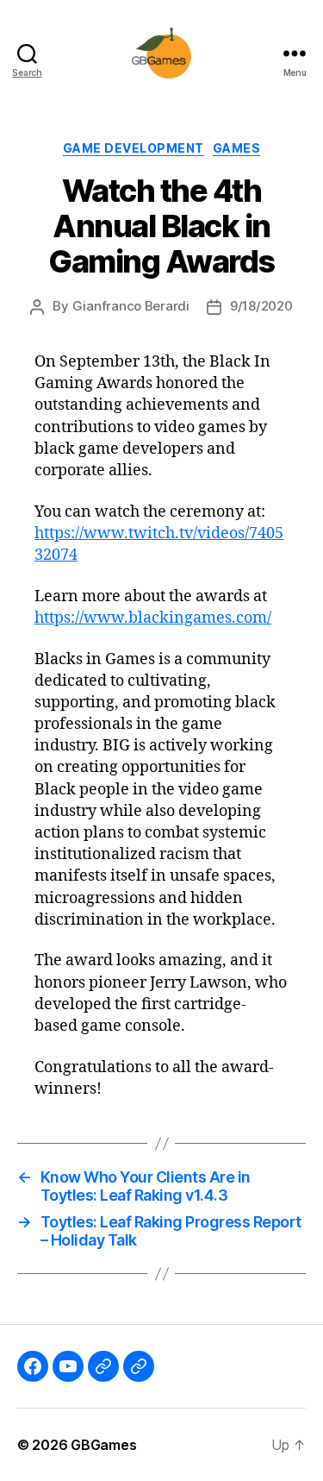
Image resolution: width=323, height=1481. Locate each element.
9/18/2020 (261, 306)
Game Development (133, 148)
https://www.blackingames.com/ (152, 618)
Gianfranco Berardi (130, 306)
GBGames (103, 1444)
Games (237, 148)
